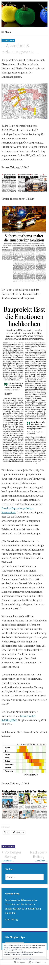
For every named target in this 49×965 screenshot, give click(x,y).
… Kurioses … (11, 856)
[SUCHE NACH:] (24, 877)
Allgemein (9, 847)
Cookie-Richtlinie (27, 954)
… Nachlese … (38, 856)
